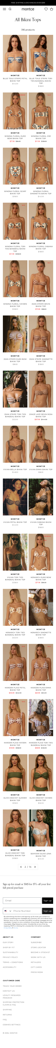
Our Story (8, 942)
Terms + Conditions (13, 962)
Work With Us (38, 957)
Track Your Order (12, 986)
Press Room (37, 972)
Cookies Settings (11, 1025)
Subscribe (36, 942)
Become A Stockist (40, 952)
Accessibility (9, 967)
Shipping (7, 1010)
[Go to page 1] (21, 867)
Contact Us (9, 991)
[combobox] (7, 911)
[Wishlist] (46, 9)
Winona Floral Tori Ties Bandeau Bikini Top (15, 248)
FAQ (5, 1020)
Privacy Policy (10, 957)
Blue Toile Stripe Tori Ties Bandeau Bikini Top (40, 81)
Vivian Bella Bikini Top (15, 469)
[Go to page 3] (35, 867)
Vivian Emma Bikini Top (41, 469)
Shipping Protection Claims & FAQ (13, 1003)
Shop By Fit (9, 947)
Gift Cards (36, 967)
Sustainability (10, 952)
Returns (7, 1015)
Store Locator (38, 947)
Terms (16, 928)
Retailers (36, 962)
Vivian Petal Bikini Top (15, 522)
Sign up (48, 900)
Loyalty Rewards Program (12, 996)
